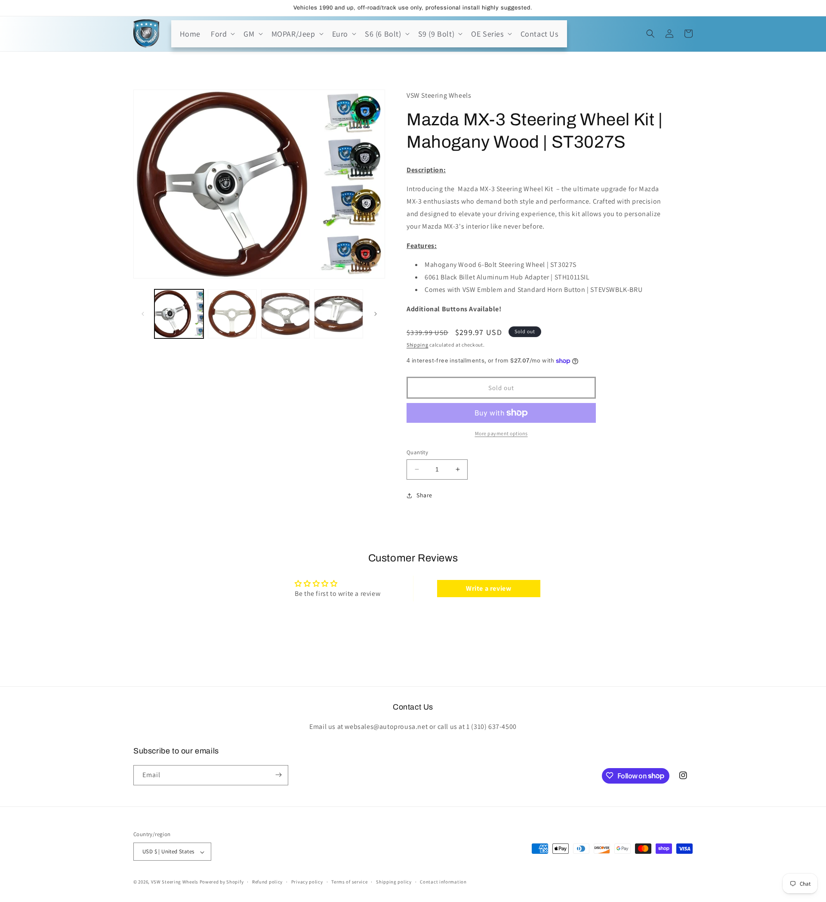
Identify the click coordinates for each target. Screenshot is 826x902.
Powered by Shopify (222, 882)
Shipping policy (394, 882)
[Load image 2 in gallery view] (232, 313)
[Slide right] (375, 313)
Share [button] (424, 495)
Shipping (417, 344)
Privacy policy (307, 882)
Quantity (417, 452)
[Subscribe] (278, 775)
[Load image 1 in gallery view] (178, 313)
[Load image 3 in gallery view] (285, 313)
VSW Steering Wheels (174, 882)
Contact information (443, 882)
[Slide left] (142, 313)
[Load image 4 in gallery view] (338, 313)
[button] (222, 34)
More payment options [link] (501, 433)
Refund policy (267, 882)
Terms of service (349, 882)
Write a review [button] (488, 588)
